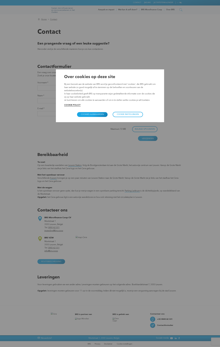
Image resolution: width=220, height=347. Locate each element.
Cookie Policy (72, 105)
